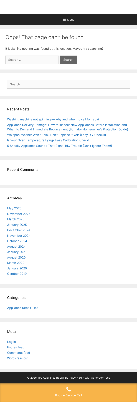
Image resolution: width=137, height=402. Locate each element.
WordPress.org (17, 358)
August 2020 (16, 257)
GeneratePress (100, 377)
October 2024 (17, 241)
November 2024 (19, 235)
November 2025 (18, 214)
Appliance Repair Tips (22, 308)
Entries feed (15, 347)
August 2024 (16, 246)
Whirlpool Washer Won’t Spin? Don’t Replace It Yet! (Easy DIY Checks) (56, 135)
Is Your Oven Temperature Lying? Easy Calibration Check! (48, 140)
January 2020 (17, 268)
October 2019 (17, 274)
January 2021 (16, 252)
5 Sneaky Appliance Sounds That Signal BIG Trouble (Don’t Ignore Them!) (59, 146)
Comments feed (18, 352)
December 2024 (18, 230)
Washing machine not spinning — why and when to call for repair (53, 119)
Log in (11, 342)
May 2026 (14, 208)
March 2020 (15, 263)
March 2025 (15, 219)
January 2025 (17, 225)
